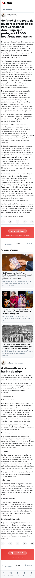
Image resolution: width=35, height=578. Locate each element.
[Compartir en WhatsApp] (17, 221)
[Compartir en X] (10, 221)
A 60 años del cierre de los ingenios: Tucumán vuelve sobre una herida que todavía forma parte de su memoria (17, 346)
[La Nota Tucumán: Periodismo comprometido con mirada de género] (6, 3)
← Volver (7, 9)
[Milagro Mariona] (4, 15)
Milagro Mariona (11, 14)
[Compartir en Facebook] (3, 221)
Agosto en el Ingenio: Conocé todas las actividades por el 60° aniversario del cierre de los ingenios (17, 312)
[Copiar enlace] (32, 221)
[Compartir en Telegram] (25, 221)
